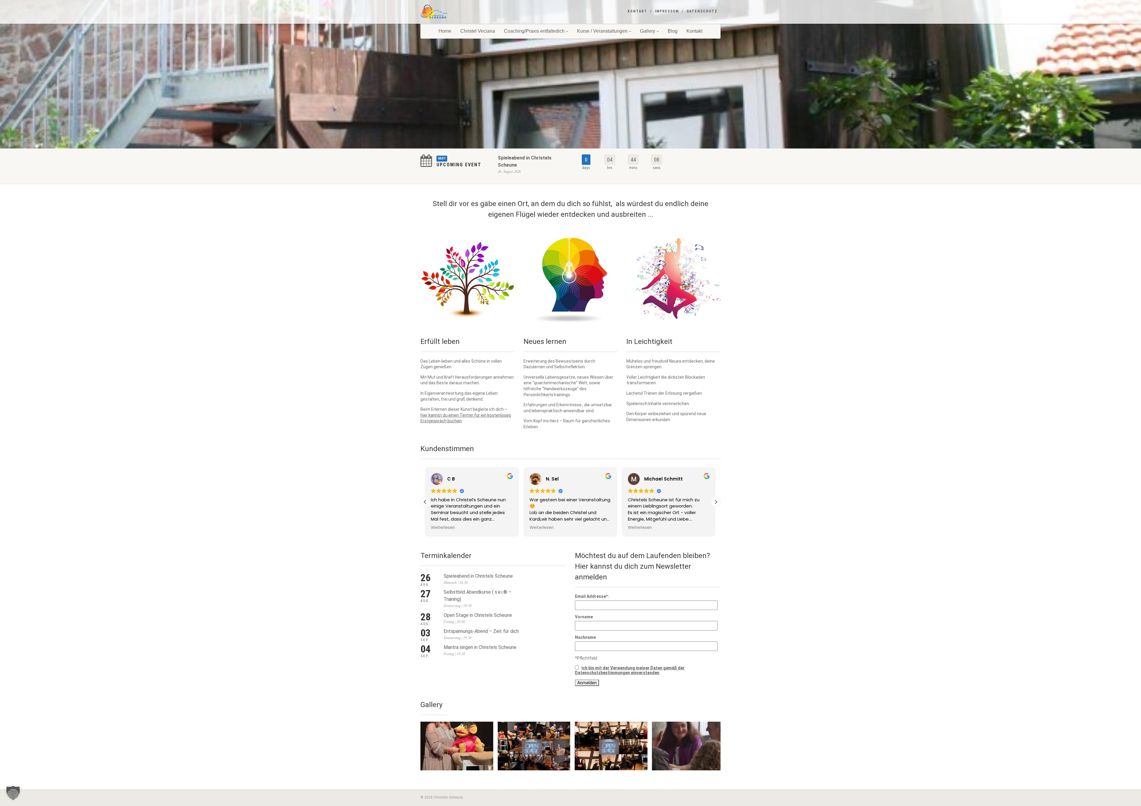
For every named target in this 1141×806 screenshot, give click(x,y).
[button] (715, 501)
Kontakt (637, 11)
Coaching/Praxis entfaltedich (534, 31)
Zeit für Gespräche (688, 776)
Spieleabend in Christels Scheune (478, 576)
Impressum (667, 11)
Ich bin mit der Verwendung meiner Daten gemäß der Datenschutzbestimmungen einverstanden (630, 670)
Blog (672, 31)
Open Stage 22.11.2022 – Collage (534, 776)
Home (445, 31)
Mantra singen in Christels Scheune (480, 647)
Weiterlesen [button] (443, 527)
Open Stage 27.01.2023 (611, 776)
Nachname (585, 637)
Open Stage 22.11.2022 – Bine (457, 776)
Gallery (647, 31)
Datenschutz (702, 11)
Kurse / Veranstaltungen (602, 31)
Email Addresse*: (592, 596)
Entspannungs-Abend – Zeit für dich (481, 631)
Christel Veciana (477, 31)
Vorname (584, 616)
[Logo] (467, 11)
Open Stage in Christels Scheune (478, 615)
